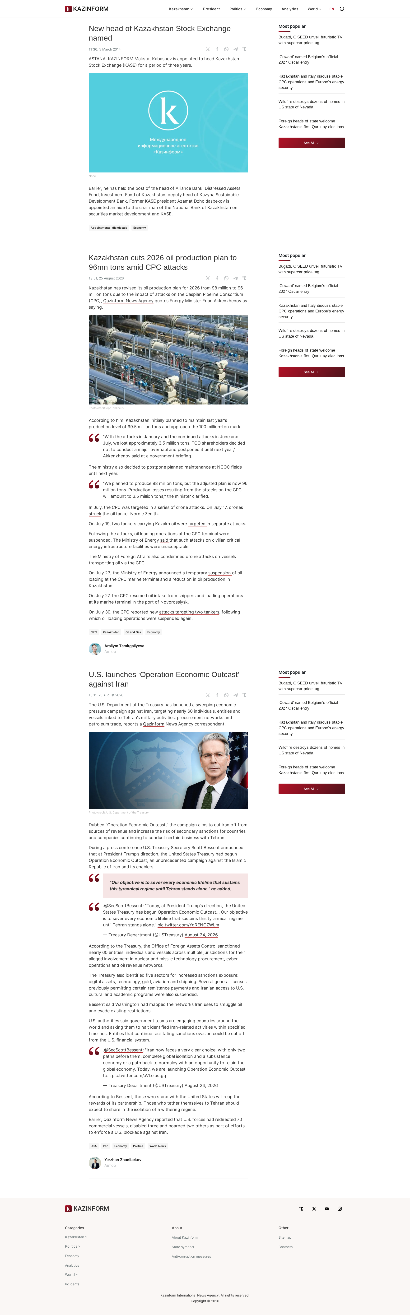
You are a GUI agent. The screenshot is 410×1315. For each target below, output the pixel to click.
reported (164, 1119)
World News (157, 1146)
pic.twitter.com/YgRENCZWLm (188, 924)
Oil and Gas (133, 632)
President (211, 9)
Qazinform (153, 723)
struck (95, 513)
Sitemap (285, 1237)
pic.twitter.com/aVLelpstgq (139, 1075)
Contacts (286, 1247)
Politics (138, 1146)
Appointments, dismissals (109, 227)
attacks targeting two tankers (189, 611)
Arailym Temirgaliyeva (124, 646)
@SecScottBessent (123, 905)
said (164, 540)
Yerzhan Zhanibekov (122, 1160)
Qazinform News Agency (128, 300)
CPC (94, 632)
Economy (264, 9)
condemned (173, 556)
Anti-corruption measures (191, 1256)
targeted (197, 523)
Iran (105, 1146)
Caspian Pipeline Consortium (214, 294)
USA (94, 1146)
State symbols (183, 1247)
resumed (139, 595)
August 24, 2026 (201, 934)
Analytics (290, 9)
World (70, 1274)
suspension (220, 572)
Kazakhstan (111, 632)
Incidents (72, 1284)
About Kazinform (185, 1237)
